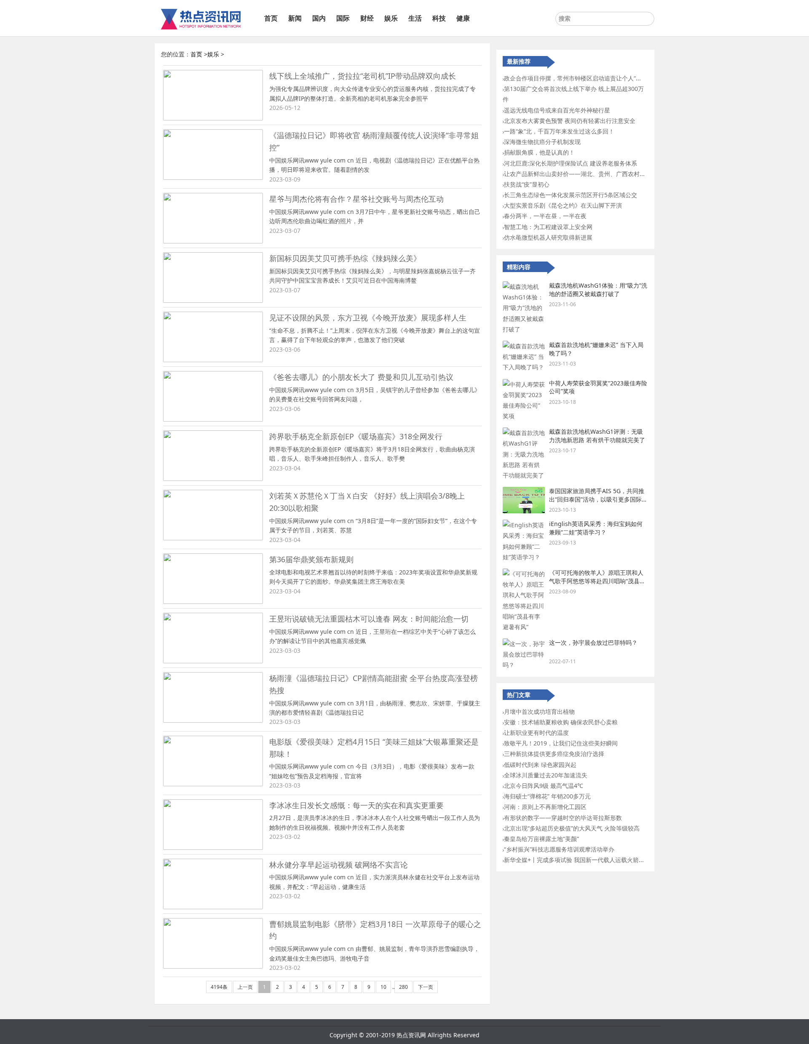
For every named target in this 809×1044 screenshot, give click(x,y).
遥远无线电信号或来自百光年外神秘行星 (557, 110)
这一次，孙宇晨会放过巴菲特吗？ (593, 642)
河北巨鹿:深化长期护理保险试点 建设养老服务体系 (570, 163)
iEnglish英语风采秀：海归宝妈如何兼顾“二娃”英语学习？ (596, 528)
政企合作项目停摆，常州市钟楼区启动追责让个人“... (572, 78)
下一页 (425, 987)
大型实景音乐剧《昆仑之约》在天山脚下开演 (563, 205)
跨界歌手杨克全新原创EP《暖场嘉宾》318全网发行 (355, 436)
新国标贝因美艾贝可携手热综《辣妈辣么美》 (345, 258)
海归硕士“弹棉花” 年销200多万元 (547, 796)
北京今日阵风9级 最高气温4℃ (543, 786)
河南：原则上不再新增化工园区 (545, 807)
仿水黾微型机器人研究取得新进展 (548, 237)
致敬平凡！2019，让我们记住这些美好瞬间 (561, 743)
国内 (319, 18)
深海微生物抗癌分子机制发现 (542, 142)
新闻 (295, 18)
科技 (439, 18)
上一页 (245, 987)
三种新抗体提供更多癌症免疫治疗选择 (554, 754)
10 (383, 987)
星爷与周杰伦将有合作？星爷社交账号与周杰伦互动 (356, 199)
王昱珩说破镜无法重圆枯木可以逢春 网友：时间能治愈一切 (369, 619)
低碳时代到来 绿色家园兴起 (540, 765)
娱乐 (391, 18)
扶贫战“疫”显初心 (526, 184)
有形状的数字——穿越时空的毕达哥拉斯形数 (563, 818)
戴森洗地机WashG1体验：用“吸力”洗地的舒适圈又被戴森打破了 (598, 289)
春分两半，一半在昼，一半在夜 (545, 216)
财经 (367, 18)
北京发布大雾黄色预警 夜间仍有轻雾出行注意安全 (569, 121)
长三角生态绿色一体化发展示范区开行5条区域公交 (570, 195)
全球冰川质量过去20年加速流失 (545, 775)
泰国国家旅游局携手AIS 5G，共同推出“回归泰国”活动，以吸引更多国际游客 (598, 499)
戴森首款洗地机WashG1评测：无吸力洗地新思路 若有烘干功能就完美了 (597, 435)
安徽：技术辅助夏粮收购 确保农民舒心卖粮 (561, 722)
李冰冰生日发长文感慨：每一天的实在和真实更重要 (356, 805)
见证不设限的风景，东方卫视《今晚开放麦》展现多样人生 (367, 317)
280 (403, 987)
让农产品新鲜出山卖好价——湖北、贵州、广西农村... (574, 174)
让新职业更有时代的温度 (536, 733)
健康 (463, 18)
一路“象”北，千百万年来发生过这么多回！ (559, 131)
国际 (343, 18)
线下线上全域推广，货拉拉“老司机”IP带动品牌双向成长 (362, 76)
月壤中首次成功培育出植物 (539, 712)
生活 (415, 18)
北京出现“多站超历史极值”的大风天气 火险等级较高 (572, 828)
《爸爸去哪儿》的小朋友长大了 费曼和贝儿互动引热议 (361, 377)
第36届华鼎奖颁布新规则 (311, 559)
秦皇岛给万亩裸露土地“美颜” (541, 839)
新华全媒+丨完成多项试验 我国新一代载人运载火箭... (574, 860)
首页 (271, 18)
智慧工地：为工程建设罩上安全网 (548, 227)
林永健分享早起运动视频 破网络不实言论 (338, 865)
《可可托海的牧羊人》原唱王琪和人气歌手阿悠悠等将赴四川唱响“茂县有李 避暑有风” (597, 581)
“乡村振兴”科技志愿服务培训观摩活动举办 (559, 849)
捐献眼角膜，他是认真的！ (539, 152)
